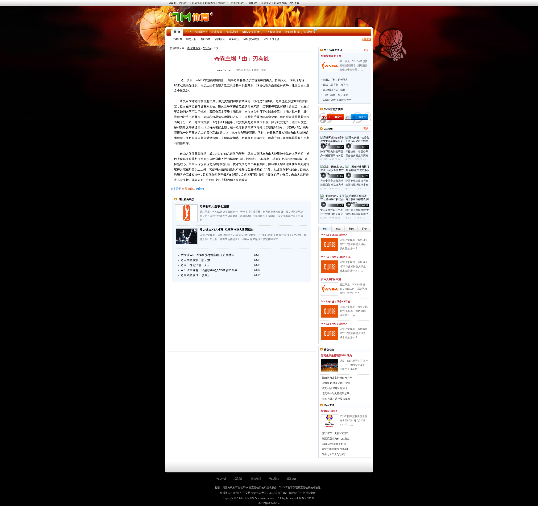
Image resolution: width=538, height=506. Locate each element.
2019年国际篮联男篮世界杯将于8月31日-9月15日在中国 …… (353, 420)
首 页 (177, 32)
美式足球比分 (238, 2)
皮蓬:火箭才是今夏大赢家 (336, 398)
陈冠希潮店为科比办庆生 (335, 438)
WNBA (207, 48)
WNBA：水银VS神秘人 (334, 323)
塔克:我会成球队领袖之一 (336, 388)
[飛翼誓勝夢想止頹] (329, 65)
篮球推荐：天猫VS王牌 (335, 433)
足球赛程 (210, 2)
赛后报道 (205, 39)
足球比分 (184, 2)
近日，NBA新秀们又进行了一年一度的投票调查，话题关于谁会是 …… (354, 365)
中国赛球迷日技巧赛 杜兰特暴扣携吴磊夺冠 (331, 213)
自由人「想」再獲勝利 (335, 79)
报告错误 (256, 478)
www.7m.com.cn (225, 70)
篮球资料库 (292, 32)
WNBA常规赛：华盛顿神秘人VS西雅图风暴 (209, 270)
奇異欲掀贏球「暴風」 (195, 275)
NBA (188, 32)
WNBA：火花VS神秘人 (334, 234)
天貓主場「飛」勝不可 (335, 84)
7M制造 (177, 39)
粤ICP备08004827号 (269, 503)
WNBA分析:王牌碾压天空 (337, 99)
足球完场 (197, 2)
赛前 (325, 228)
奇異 (184, 188)
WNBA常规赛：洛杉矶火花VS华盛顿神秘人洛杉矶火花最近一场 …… (354, 244)
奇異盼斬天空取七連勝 (214, 206)
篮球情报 (309, 32)
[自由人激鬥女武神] (329, 288)
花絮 (364, 228)
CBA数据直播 (272, 32)
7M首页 (171, 2)
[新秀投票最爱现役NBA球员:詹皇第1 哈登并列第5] (329, 365)
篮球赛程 (232, 32)
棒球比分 (223, 2)
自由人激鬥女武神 (331, 279)
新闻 (351, 228)
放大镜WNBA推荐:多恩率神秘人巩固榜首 (227, 229)
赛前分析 (191, 39)
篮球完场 (217, 32)
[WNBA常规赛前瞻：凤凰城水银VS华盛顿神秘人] (329, 333)
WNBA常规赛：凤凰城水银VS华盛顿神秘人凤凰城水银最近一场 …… (354, 266)
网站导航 (274, 478)
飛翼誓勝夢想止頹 (331, 56)
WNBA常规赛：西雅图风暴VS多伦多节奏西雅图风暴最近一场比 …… (354, 311)
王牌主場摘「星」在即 (335, 94)
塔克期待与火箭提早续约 (335, 393)
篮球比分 (201, 32)
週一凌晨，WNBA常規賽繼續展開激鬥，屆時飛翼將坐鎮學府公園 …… (354, 65)
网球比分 (253, 2)
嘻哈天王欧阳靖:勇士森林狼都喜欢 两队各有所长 (357, 213)
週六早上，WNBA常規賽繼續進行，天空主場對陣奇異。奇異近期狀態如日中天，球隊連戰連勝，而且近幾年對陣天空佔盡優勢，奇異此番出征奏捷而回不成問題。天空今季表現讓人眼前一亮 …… (253, 216)
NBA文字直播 (251, 32)
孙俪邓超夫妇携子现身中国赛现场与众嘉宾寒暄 (331, 155)
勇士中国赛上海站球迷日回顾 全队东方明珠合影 (332, 184)
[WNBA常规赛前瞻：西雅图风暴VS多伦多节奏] (329, 311)
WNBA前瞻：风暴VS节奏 (335, 301)
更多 (365, 49)
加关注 (338, 116)
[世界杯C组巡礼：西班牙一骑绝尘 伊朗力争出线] (329, 420)
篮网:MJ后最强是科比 (334, 443)
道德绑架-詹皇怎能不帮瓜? (336, 383)
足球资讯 (266, 2)
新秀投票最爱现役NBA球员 (336, 355)
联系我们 (238, 478)
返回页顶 (291, 478)
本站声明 (221, 478)
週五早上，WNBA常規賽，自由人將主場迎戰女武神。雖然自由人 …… (353, 288)
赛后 (338, 228)
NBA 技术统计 (251, 39)
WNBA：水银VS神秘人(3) (336, 257)
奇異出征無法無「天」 (195, 265)
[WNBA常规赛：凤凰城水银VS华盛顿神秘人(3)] (329, 266)
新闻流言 (220, 39)
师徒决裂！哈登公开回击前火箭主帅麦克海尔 (356, 155)
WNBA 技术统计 (273, 39)
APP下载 (294, 2)
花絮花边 (234, 39)
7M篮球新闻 (193, 48)
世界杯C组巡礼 (329, 411)
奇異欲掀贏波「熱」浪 (195, 260)
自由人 (191, 188)
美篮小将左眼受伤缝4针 (335, 449)
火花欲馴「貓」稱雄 (334, 89)
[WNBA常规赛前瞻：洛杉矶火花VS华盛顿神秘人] (329, 244)
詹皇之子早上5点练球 (334, 454)
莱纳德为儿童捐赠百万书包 (337, 377)
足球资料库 (280, 2)
